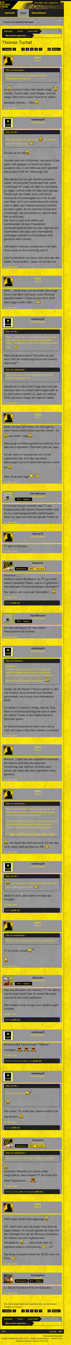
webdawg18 (37, 119)
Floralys (8, 1192)
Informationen (39, 13)
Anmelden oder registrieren (46, 3)
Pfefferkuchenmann (13, 1061)
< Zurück (7, 49)
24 (49, 49)
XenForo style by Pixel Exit (36, 1341)
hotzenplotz (37, 1275)
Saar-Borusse (37, 493)
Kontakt (53, 1331)
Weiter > (56, 49)
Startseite (10, 13)
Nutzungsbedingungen (53, 1336)
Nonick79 (38, 533)
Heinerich (37, 563)
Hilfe (60, 1331)
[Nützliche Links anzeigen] (59, 31)
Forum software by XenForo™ (15, 1338)
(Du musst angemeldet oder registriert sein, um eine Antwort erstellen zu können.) (30, 1305)
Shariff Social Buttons (39, 1338)
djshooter (37, 977)
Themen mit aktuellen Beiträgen (18, 22)
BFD (4, 1331)
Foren (23, 13)
